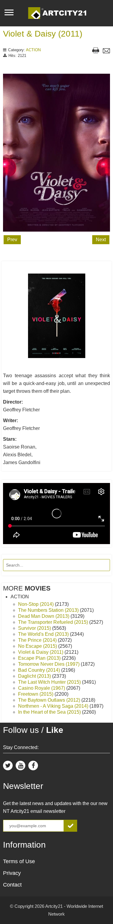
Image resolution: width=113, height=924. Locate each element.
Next (101, 239)
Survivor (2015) (35, 628)
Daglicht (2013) (35, 676)
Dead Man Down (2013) (44, 616)
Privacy (12, 873)
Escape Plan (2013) (40, 658)
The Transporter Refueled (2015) (53, 622)
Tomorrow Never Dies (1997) (49, 664)
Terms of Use (19, 861)
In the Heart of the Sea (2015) (50, 712)
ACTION (33, 50)
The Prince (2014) (38, 640)
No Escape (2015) (38, 646)
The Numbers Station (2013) (49, 610)
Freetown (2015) (36, 694)
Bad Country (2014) (39, 670)
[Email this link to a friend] (106, 51)
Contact (12, 885)
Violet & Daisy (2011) (42, 33)
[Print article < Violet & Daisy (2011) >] (95, 51)
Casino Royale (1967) (42, 688)
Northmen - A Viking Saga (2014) (53, 706)
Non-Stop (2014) (36, 604)
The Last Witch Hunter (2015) (50, 682)
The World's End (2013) (44, 634)
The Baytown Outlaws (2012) (49, 700)
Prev (12, 239)
